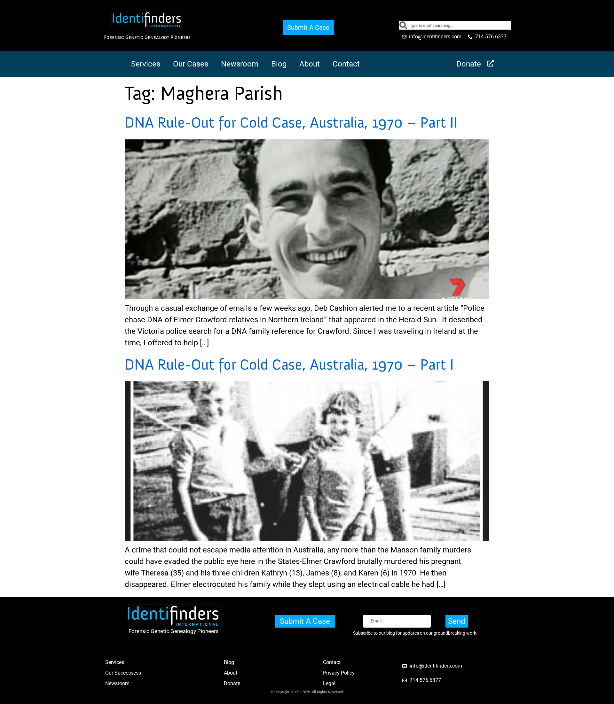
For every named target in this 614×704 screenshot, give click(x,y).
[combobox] (455, 25)
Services (145, 63)
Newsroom (239, 63)
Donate (468, 63)
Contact (346, 63)
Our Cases (190, 63)
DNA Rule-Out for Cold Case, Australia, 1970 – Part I (289, 364)
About (309, 63)
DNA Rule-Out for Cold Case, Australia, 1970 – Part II (291, 122)
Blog (279, 63)
